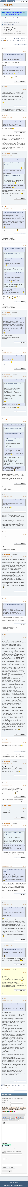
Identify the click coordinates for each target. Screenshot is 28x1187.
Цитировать (22, 81)
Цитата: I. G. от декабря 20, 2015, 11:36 (14, 829)
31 (15, 40)
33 (18, 40)
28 (10, 40)
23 (1, 40)
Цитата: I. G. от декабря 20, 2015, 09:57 (14, 67)
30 (13, 40)
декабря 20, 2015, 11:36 (7, 601)
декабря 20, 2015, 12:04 (7, 636)
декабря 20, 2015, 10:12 (7, 89)
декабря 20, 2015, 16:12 (7, 1000)
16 (16, 38)
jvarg (5, 419)
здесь (24, 12)
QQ (16, 81)
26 (7, 40)
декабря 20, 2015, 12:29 (7, 825)
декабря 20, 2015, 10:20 (7, 352)
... (13, 38)
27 (9, 40)
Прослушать (4, 1148)
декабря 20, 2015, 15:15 (7, 972)
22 (26, 38)
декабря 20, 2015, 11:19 (7, 556)
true (5, 49)
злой (5, 87)
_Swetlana (16, 22)
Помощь (12, 1182)
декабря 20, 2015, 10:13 (7, 117)
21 (24, 38)
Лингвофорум (7, 5)
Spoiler (4, 365)
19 (21, 38)
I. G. (5, 206)
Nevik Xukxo (8, 806)
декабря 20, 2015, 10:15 (7, 314)
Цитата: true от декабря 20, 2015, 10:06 (14, 159)
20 (23, 38)
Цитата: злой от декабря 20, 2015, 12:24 (14, 949)
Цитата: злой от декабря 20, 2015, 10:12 (14, 121)
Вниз (2, 38)
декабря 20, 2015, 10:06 (7, 51)
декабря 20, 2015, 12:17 (7, 742)
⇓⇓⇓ (7, 365)
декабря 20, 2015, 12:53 (7, 945)
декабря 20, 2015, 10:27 (7, 496)
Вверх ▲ (16, 1182)
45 (24, 40)
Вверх (2, 1085)
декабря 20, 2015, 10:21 (7, 376)
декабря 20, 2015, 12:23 (7, 763)
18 (19, 38)
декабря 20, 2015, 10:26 (7, 421)
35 (22, 40)
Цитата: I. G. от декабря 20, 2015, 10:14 (14, 355)
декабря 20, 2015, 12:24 (7, 785)
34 (20, 40)
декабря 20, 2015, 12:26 (7, 808)
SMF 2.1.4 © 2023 (10, 1183)
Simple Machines (17, 1183)
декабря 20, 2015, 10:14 (7, 208)
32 (17, 40)
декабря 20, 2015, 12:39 (7, 866)
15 (14, 38)
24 (3, 40)
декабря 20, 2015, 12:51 (7, 904)
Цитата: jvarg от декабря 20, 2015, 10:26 (14, 499)
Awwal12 (6, 115)
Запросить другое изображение (15, 1148)
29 (12, 40)
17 (18, 38)
